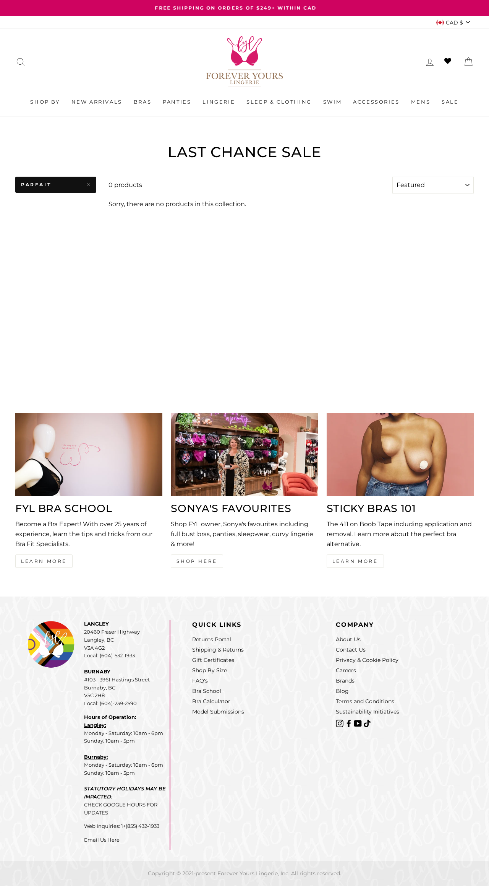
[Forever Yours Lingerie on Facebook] (349, 723)
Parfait (36, 184)
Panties (177, 102)
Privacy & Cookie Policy (367, 660)
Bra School (206, 691)
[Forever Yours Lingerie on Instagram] (340, 723)
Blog (342, 691)
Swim (332, 102)
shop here (196, 561)
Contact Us (351, 649)
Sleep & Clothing (279, 102)
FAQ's (200, 680)
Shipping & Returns (218, 649)
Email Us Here (102, 840)
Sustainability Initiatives (367, 711)
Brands (345, 680)
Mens (420, 102)
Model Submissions (218, 711)
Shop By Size (209, 670)
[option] (244, 8)
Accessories (376, 102)
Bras (142, 102)
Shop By (45, 102)
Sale (450, 102)
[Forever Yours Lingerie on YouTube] (358, 723)
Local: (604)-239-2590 (110, 703)
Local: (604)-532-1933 (109, 655)
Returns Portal (211, 639)
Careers (346, 670)
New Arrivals (96, 102)
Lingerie (218, 102)
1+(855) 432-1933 (140, 826)
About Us (348, 639)
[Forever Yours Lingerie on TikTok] (367, 723)
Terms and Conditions (365, 701)
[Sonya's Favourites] (244, 454)
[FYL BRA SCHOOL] (88, 454)
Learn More (44, 561)
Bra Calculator (211, 701)
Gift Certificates (213, 660)
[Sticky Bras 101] (400, 454)
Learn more (355, 561)
